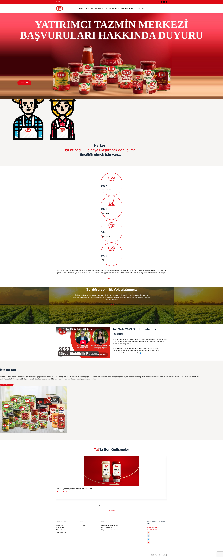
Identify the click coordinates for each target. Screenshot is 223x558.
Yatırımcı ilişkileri (111, 8)
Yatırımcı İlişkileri (61, 530)
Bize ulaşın (140, 8)
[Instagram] (158, 2)
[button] (58, 2)
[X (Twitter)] (164, 2)
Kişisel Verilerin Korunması (109, 525)
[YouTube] (166, 2)
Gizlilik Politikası (106, 527)
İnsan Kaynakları (127, 8)
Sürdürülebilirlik (96, 8)
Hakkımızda (83, 8)
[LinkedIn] (161, 2)
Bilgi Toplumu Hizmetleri (108, 530)
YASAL (103, 522)
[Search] (166, 8)
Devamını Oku (24, 83)
